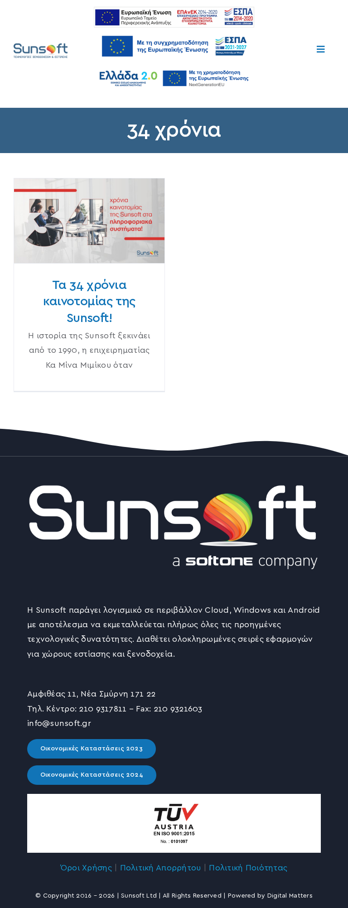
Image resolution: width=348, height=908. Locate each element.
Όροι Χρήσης (86, 868)
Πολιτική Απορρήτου (160, 868)
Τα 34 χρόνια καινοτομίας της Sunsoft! (89, 221)
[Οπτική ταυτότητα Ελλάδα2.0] (174, 69)
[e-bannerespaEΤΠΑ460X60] (174, 11)
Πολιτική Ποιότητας (248, 868)
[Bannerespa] (174, 32)
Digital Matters (290, 896)
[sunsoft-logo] (41, 45)
